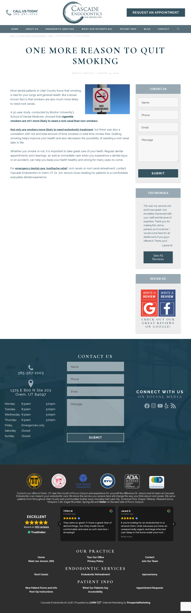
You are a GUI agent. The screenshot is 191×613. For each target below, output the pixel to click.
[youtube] (160, 406)
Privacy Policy (95, 561)
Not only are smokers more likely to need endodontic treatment (51, 129)
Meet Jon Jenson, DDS (41, 561)
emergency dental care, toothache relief (41, 168)
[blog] (173, 407)
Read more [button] (126, 536)
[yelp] (166, 408)
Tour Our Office (95, 557)
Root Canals (41, 574)
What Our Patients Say (95, 587)
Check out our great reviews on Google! (158, 323)
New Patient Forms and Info (41, 587)
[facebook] (147, 407)
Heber (102, 502)
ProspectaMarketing (138, 602)
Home (41, 557)
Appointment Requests (149, 587)
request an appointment (156, 12)
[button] (178, 28)
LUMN (93, 602)
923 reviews (42, 527)
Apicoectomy (149, 574)
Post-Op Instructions (41, 591)
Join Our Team (150, 561)
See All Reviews (158, 257)
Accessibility (95, 591)
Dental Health (82, 73)
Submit (158, 173)
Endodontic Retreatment (95, 574)
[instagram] (153, 407)
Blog (51, 36)
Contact (149, 557)
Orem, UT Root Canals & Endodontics (28, 36)
